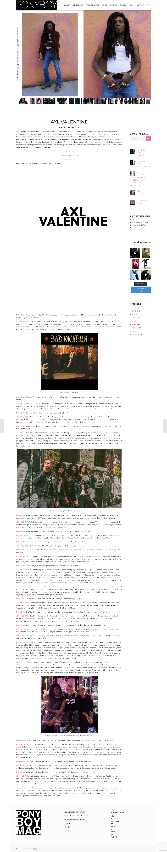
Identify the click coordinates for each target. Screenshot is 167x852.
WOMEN (135, 334)
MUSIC (134, 321)
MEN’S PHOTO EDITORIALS (74, 812)
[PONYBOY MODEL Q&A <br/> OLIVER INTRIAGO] (165, 426)
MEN (134, 318)
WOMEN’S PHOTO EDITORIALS (76, 816)
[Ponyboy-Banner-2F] (36, 5)
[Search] (148, 5)
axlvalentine (69, 151)
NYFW (134, 324)
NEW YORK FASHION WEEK (75, 819)
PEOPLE (135, 328)
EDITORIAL (136, 314)
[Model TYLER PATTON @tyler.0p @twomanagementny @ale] (135, 253)
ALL (133, 308)
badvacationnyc (69, 159)
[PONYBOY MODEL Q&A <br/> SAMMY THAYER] (2, 426)
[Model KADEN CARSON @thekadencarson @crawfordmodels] (135, 275)
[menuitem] (67, 5)
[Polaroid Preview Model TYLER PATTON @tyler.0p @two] (135, 264)
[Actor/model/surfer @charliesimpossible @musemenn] (146, 264)
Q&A (134, 331)
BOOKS (135, 311)
